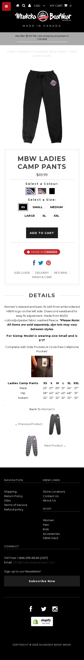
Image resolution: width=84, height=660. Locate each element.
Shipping (10, 491)
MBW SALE (50, 538)
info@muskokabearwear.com (34, 562)
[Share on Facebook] (34, 264)
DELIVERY (42, 272)
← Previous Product (28, 424)
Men (46, 524)
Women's (25, 51)
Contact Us (50, 496)
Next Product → (55, 445)
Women (48, 520)
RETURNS (60, 272)
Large (30, 215)
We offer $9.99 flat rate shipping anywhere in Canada (42, 37)
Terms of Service (15, 505)
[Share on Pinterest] (48, 264)
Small (38, 207)
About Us (49, 500)
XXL (56, 215)
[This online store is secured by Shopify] (42, 625)
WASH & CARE (42, 277)
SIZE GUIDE (22, 272)
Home (11, 51)
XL (44, 215)
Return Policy (13, 496)
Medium (56, 207)
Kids (46, 529)
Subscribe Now (42, 581)
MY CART (61, 5)
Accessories (51, 533)
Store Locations (54, 491)
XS (23, 207)
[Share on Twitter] (40, 264)
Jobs (7, 500)
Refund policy (13, 509)
